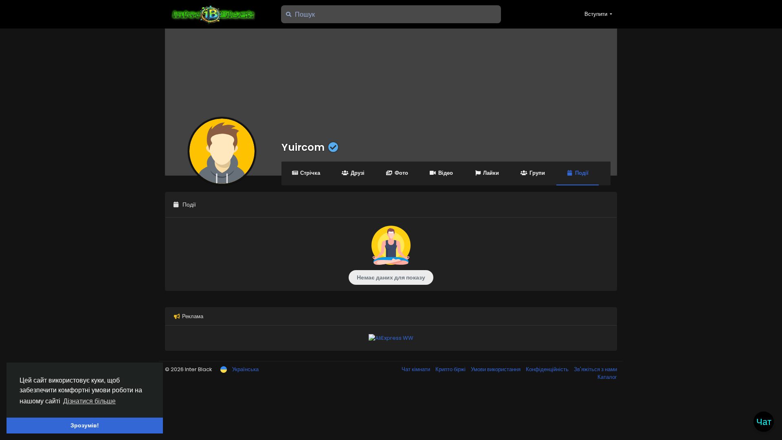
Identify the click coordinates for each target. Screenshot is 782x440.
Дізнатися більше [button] (89, 401)
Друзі (358, 173)
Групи (537, 173)
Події (582, 173)
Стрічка (310, 173)
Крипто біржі (451, 369)
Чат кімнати (416, 369)
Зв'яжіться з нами (595, 369)
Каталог (607, 377)
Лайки (491, 173)
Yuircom (303, 147)
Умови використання (496, 369)
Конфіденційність (548, 369)
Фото (401, 173)
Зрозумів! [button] (84, 425)
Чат (763, 422)
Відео (445, 173)
